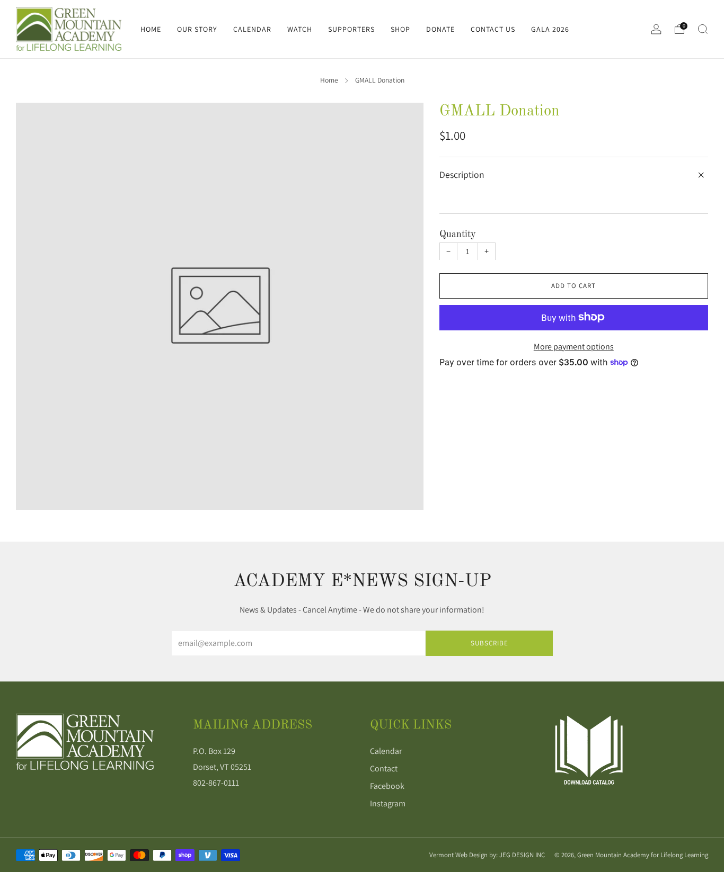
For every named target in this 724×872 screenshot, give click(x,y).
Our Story (197, 29)
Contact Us (493, 29)
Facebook (387, 786)
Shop (400, 29)
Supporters (351, 29)
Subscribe (489, 643)
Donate (440, 29)
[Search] (702, 29)
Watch (299, 29)
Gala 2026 (550, 29)
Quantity (457, 234)
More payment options (574, 346)
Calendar (252, 29)
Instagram (387, 803)
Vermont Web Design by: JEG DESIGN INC (487, 854)
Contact (384, 768)
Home (150, 29)
